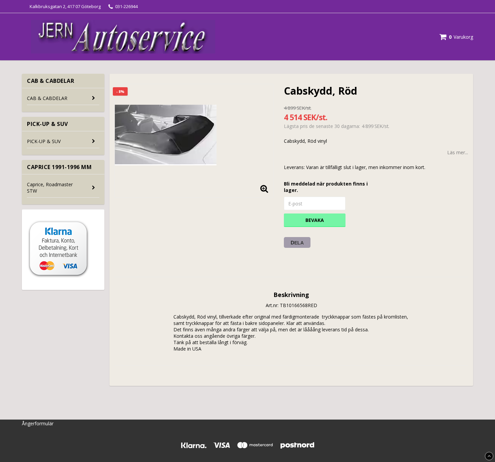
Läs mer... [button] (457, 152)
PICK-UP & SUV (44, 141)
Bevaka (314, 220)
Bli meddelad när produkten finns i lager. (326, 186)
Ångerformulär (38, 423)
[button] (456, 37)
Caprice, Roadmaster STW (50, 187)
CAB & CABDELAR (47, 98)
